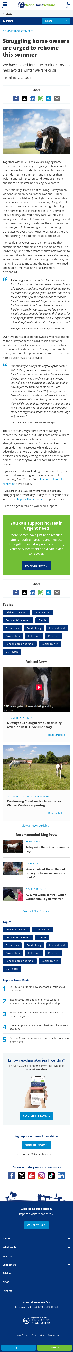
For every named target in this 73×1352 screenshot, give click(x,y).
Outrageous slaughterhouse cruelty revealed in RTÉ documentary (34, 725)
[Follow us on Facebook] (11, 1175)
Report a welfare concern (35, 1214)
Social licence (50, 643)
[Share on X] (24, 98)
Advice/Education (16, 612)
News (8, 21)
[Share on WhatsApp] (40, 98)
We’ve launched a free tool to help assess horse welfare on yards (36, 1014)
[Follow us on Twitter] (21, 1175)
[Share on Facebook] (16, 98)
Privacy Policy (20, 1335)
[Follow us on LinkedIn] (61, 1175)
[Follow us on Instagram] (41, 1175)
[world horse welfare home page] (36, 5)
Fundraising (34, 628)
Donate (54, 1347)
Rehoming (34, 636)
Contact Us (35, 1225)
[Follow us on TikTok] (51, 1175)
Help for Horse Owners (30, 499)
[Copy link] (48, 98)
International (57, 628)
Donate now (35, 565)
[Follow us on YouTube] (31, 1175)
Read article (55, 735)
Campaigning (42, 612)
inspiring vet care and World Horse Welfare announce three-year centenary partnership (35, 1001)
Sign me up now (35, 1116)
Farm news (12, 628)
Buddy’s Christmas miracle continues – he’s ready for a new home (40, 1039)
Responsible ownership (20, 643)
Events (42, 620)
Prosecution (13, 636)
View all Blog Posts (35, 911)
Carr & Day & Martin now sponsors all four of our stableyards (37, 988)
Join (18, 1347)
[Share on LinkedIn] (32, 98)
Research (53, 636)
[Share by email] (57, 98)
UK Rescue (12, 651)
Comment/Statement (18, 31)
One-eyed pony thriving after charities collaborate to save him (39, 1027)
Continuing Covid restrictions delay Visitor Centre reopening (34, 803)
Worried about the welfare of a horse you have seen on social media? (46, 873)
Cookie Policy (37, 1335)
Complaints (53, 1335)
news (9, 13)
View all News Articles (35, 825)
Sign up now (35, 1145)
